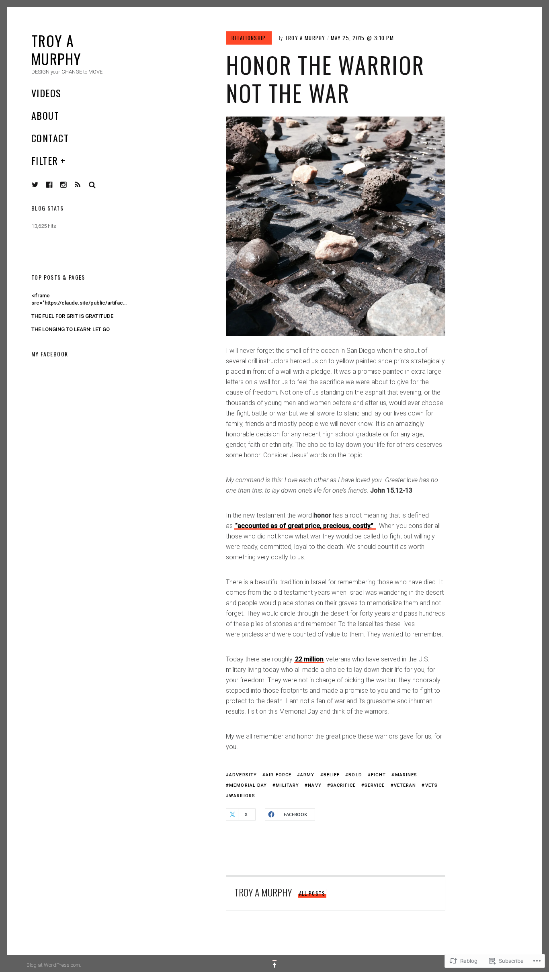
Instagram (69, 184)
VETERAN (405, 785)
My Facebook (49, 354)
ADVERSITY (243, 775)
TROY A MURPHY (305, 38)
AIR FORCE (278, 775)
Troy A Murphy (56, 49)
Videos (46, 93)
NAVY (314, 785)
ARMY (307, 775)
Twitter (35, 185)
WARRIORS (242, 795)
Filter (44, 160)
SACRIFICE (343, 785)
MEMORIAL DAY (248, 785)
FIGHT (378, 775)
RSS (83, 184)
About (45, 115)
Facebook (55, 184)
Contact (50, 138)
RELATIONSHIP (248, 38)
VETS (431, 785)
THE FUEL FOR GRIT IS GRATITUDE (72, 316)
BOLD (355, 775)
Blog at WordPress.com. (54, 965)
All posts (312, 893)
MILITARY (287, 785)
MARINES (406, 775)
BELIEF (332, 775)
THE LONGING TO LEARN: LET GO (70, 329)
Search (92, 185)
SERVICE (375, 785)
